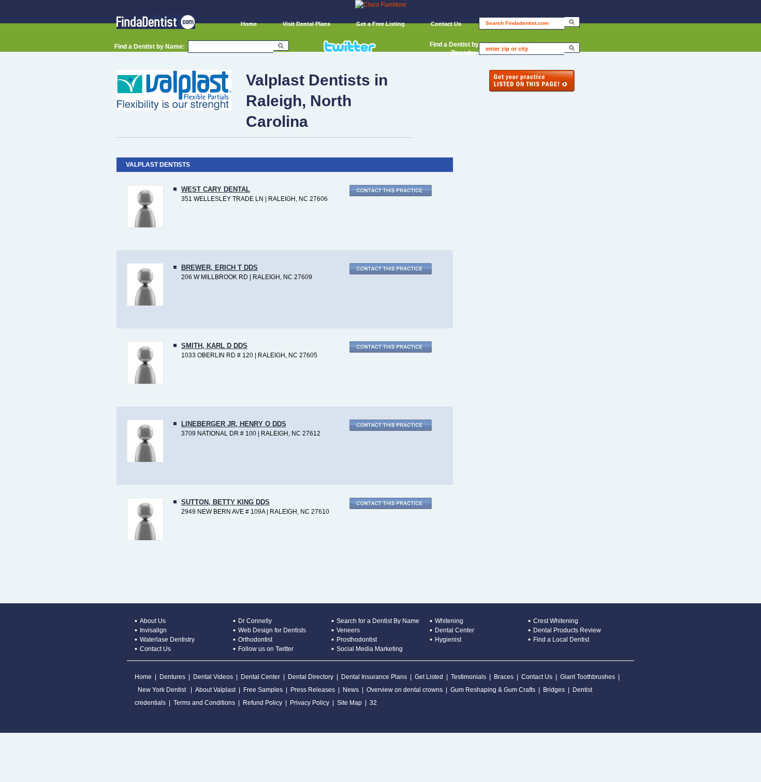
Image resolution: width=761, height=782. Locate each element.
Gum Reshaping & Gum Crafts (492, 689)
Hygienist (448, 639)
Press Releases (312, 689)
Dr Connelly (255, 621)
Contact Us (446, 24)
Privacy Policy (309, 702)
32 (373, 702)
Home (249, 24)
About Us (153, 621)
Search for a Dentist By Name (377, 621)
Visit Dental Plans (306, 24)
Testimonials (468, 676)
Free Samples (263, 689)
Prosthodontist (356, 639)
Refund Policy (262, 702)
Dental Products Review (567, 630)
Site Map (349, 702)
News (351, 689)
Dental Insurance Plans (374, 676)
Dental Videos (213, 676)
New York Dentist (162, 689)
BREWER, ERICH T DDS (219, 267)
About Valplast (215, 689)
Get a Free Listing (380, 24)
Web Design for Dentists (272, 630)
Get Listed (429, 676)
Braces (504, 676)
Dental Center (454, 630)
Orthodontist (255, 639)
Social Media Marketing (369, 649)
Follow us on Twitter (266, 649)
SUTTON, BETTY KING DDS (225, 502)
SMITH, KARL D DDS (214, 346)
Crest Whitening (555, 621)
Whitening (449, 621)
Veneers (348, 630)
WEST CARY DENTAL (215, 189)
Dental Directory (310, 676)
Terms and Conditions (204, 702)
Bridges (554, 689)
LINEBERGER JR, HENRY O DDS (233, 424)
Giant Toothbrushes (587, 676)
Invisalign (153, 630)
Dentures (172, 676)
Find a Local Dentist (561, 639)
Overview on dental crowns (405, 689)
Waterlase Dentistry (167, 639)
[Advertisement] (188, 756)
